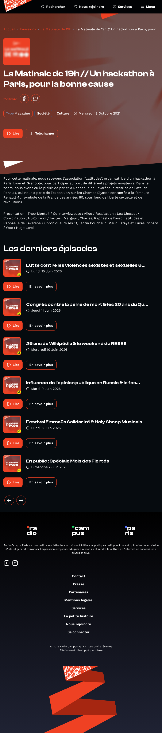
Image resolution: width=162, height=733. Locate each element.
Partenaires (78, 592)
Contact (78, 576)
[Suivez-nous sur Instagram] (15, 563)
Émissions (28, 29)
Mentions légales (78, 600)
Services (125, 7)
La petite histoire (78, 616)
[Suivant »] (21, 500)
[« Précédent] (9, 500)
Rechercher (55, 7)
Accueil (9, 29)
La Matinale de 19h (55, 29)
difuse (99, 650)
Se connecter (78, 632)
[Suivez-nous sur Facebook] (6, 563)
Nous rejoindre (91, 7)
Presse (78, 584)
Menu (150, 7)
